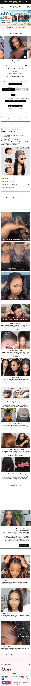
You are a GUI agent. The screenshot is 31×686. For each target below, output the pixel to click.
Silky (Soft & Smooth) (15, 106)
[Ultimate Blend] (15, 633)
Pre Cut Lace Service (15, 119)
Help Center (5, 657)
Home (15, 62)
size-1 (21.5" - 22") (8, 89)
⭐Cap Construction (9, 181)
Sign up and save (6, 664)
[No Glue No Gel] (15, 600)
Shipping (10, 73)
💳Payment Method (8, 187)
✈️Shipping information (10, 184)
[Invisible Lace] (15, 566)
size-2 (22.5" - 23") (22, 89)
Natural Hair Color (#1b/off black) (15, 100)
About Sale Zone (6, 654)
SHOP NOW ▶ (24, 545)
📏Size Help (6, 178)
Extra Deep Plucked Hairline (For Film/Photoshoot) (15, 114)
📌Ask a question (7, 192)
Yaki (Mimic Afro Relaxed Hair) (15, 108)
